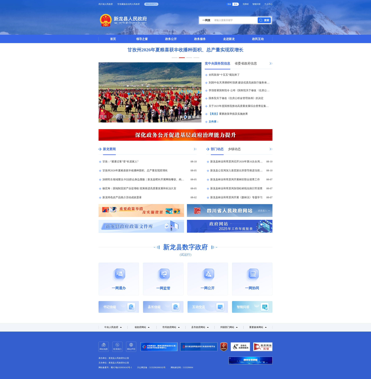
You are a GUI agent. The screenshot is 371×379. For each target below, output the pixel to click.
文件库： (214, 121)
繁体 (235, 4)
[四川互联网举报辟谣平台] (250, 360)
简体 (229, 4)
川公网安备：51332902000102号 (151, 367)
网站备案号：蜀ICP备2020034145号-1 (115, 367)
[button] (175, 57)
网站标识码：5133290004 (182, 367)
